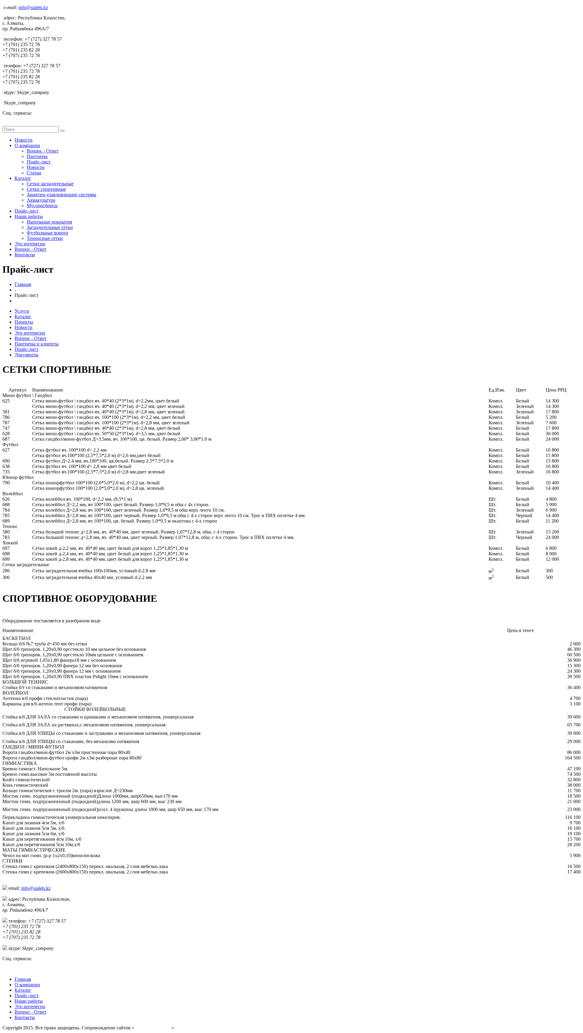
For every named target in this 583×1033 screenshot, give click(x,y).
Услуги (22, 311)
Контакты (25, 254)
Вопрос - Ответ (43, 150)
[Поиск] (62, 131)
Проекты (24, 322)
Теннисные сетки (45, 238)
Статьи (34, 172)
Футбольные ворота (47, 232)
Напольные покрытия (49, 221)
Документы (27, 354)
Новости (23, 140)
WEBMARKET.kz (153, 1027)
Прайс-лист (39, 161)
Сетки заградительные (50, 183)
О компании (27, 145)
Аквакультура (41, 200)
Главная (23, 284)
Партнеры (37, 156)
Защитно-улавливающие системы (61, 194)
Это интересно (30, 243)
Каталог (23, 178)
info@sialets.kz (33, 7)
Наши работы (29, 216)
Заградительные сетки (50, 227)
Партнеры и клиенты (37, 343)
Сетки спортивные (46, 189)
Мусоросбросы (42, 205)
